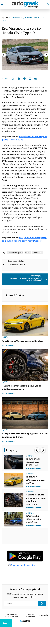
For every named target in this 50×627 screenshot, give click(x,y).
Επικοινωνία (43, 615)
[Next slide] (46, 55)
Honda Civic (37, 253)
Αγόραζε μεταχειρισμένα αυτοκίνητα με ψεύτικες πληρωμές (26, 279)
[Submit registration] (42, 603)
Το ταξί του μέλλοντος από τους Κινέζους (35, 480)
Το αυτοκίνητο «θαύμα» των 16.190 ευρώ (33, 462)
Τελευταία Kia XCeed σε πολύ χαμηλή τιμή (33, 519)
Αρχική (5, 17)
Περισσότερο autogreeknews (11, 615)
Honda (27, 253)
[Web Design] (25, 621)
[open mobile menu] (2, 4)
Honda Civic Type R (15, 253)
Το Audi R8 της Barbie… (17, 265)
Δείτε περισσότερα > (9, 345)
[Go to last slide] (37, 450)
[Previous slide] (4, 55)
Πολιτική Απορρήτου (30, 615)
